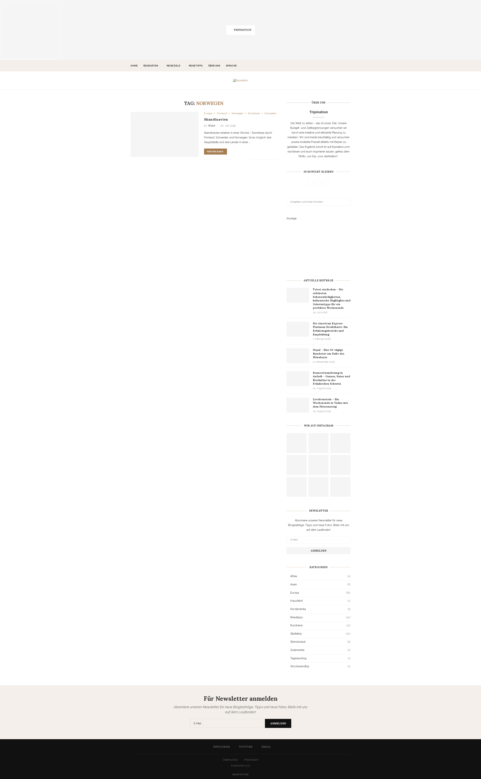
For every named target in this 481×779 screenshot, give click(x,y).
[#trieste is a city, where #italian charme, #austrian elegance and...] (90, 30)
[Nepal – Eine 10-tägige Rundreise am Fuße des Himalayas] (298, 355)
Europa (320, 592)
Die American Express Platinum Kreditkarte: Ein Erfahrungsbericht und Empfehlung (330, 329)
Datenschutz (230, 759)
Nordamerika (320, 609)
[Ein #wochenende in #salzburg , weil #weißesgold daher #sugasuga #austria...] (150, 30)
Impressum (251, 759)
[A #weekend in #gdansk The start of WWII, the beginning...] (331, 30)
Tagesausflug (320, 658)
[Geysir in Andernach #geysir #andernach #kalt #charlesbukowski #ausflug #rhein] (319, 465)
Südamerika (320, 649)
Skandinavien (216, 119)
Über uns (214, 65)
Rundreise (320, 625)
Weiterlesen (215, 151)
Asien (320, 584)
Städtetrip (320, 633)
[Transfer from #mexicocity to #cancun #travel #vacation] (297, 487)
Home (134, 65)
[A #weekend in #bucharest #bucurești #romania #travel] (270, 30)
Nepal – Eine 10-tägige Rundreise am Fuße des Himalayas (328, 353)
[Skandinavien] (164, 134)
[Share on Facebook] (237, 159)
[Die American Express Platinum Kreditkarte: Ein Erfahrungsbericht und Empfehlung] (298, 329)
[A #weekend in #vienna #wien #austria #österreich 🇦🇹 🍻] (210, 30)
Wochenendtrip (320, 666)
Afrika (320, 576)
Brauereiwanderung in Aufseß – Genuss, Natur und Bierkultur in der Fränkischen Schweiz (331, 378)
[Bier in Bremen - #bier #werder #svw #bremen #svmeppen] (451, 30)
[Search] (348, 65)
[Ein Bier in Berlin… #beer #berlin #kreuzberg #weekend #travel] (391, 30)
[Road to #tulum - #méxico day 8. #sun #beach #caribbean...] (319, 443)
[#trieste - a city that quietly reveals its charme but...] (30, 30)
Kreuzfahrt (320, 600)
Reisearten (150, 65)
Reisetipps (196, 65)
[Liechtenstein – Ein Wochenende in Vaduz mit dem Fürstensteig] (298, 405)
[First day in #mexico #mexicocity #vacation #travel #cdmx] (340, 465)
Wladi (211, 125)
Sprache (231, 65)
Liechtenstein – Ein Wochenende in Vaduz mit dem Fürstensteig (330, 403)
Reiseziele (173, 65)
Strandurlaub (320, 641)
